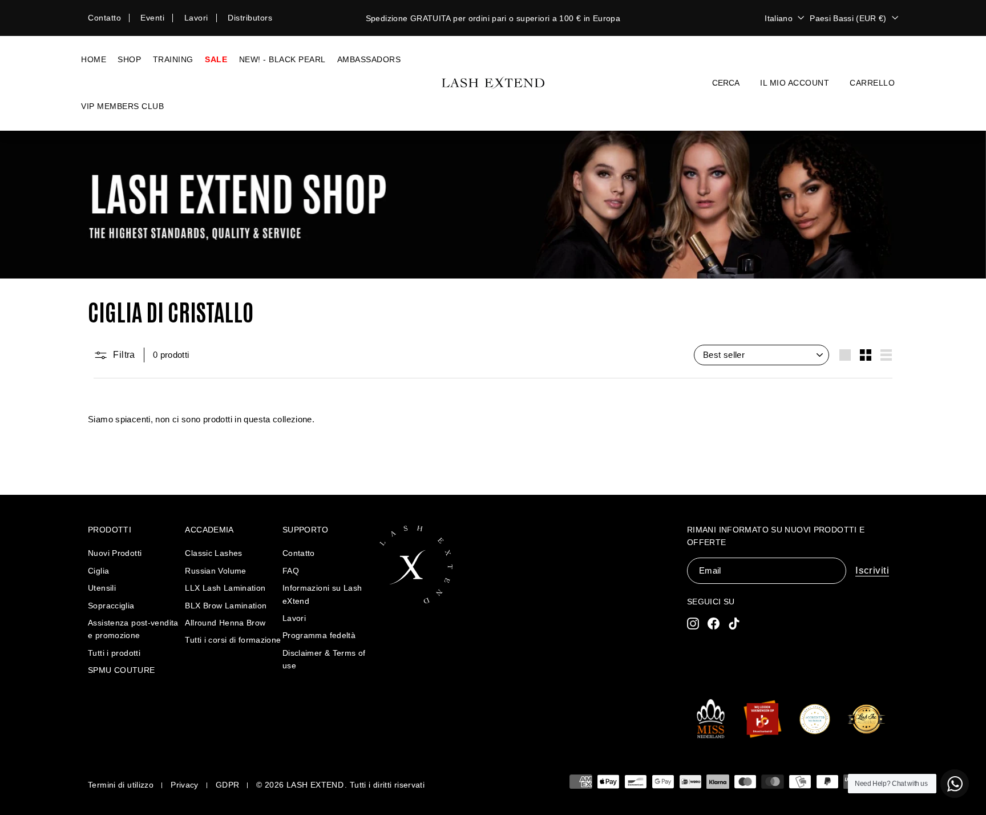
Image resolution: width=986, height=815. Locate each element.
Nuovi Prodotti (115, 553)
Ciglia (98, 570)
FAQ (290, 570)
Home (93, 59)
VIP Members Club (122, 106)
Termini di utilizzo (120, 784)
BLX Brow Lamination (225, 605)
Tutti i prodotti (114, 652)
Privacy (185, 784)
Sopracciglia (111, 605)
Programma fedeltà (318, 635)
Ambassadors (369, 59)
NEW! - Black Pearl (282, 59)
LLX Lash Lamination (225, 587)
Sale (216, 59)
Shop (129, 59)
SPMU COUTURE (121, 670)
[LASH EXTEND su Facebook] (714, 623)
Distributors (250, 17)
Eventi (152, 17)
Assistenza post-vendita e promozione (133, 629)
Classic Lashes (213, 553)
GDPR (228, 784)
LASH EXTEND (315, 784)
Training (173, 59)
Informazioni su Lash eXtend (322, 594)
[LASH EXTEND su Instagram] (693, 623)
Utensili (102, 587)
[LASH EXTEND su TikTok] (734, 623)
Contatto (104, 17)
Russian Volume (215, 570)
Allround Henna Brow (225, 622)
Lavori (196, 17)
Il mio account (794, 82)
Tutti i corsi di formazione (233, 639)
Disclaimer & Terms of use (324, 659)
